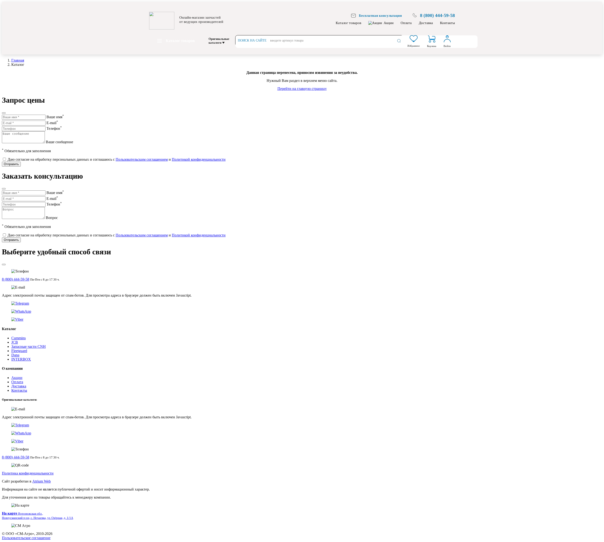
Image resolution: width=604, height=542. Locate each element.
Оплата (406, 23)
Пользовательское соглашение (26, 538)
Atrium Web (41, 481)
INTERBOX (21, 359)
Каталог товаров (348, 23)
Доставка (426, 23)
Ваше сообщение (59, 142)
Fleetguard (19, 351)
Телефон (54, 128)
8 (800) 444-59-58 (15, 279)
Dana (15, 355)
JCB (14, 342)
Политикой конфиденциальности (199, 159)
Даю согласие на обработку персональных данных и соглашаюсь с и (117, 159)
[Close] (4, 113)
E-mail (52, 123)
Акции (389, 23)
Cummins (18, 338)
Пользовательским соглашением (142, 159)
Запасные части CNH (28, 347)
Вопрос (52, 218)
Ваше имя (55, 117)
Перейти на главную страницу (302, 89)
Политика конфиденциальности (28, 473)
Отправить (11, 164)
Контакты (447, 23)
